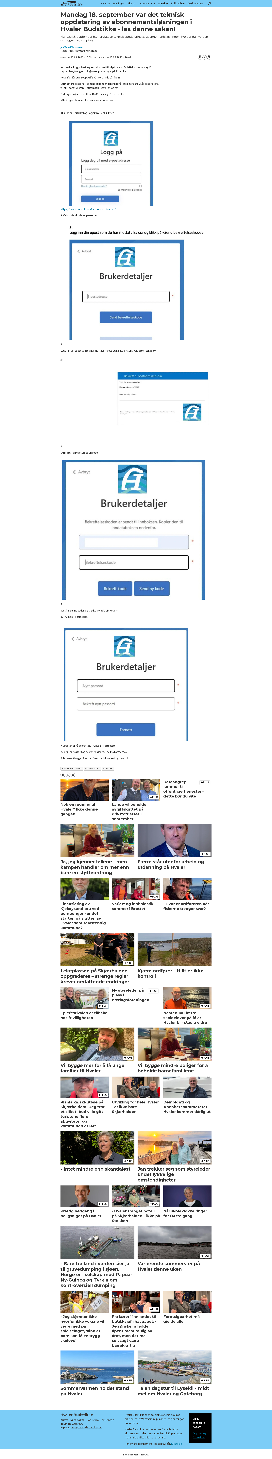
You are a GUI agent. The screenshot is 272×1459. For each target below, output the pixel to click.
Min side (163, 3)
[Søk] (209, 3)
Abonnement (147, 3)
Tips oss (132, 3)
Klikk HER (176, 1443)
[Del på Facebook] (200, 57)
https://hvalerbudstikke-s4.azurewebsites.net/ (88, 209)
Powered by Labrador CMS (136, 1454)
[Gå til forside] (71, 3)
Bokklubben (178, 3)
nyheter (108, 768)
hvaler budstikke (72, 768)
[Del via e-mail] (209, 57)
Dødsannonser (196, 3)
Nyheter (105, 3)
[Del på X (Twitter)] (204, 57)
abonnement (92, 768)
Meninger (118, 3)
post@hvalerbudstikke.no (86, 1427)
